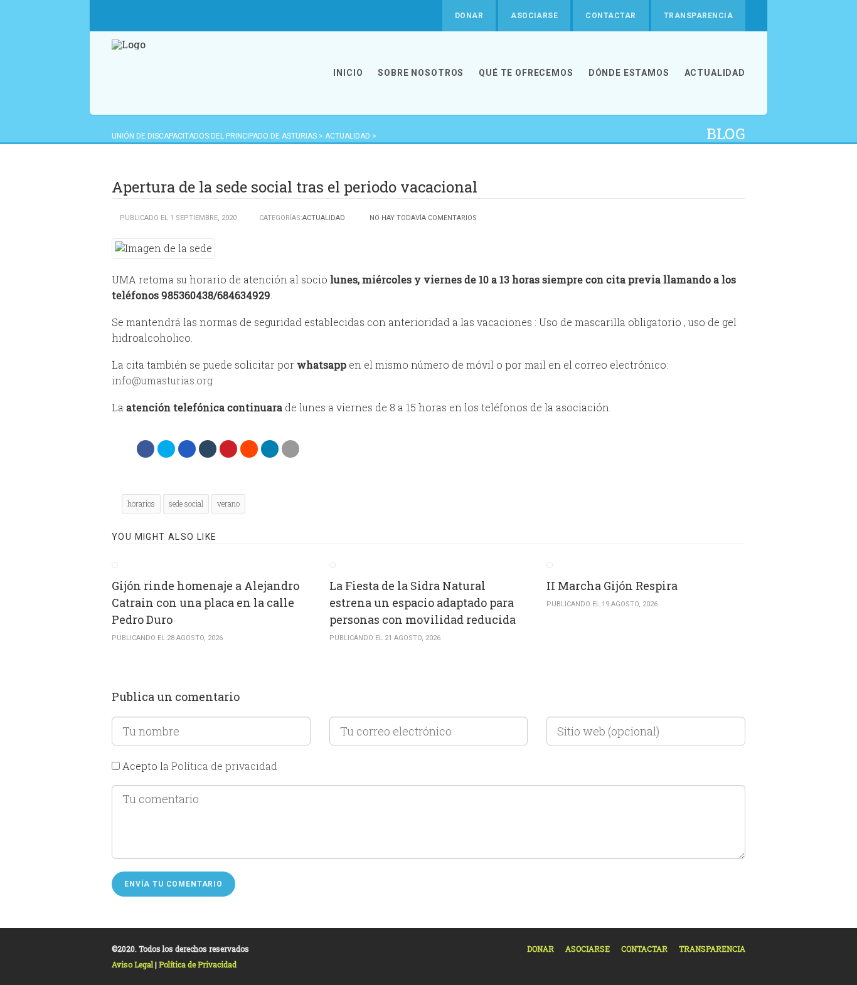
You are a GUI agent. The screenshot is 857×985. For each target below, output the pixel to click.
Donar (469, 15)
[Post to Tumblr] (207, 449)
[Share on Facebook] (145, 449)
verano (228, 503)
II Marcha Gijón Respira (612, 585)
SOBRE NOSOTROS (421, 73)
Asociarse (534, 15)
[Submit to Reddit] (249, 449)
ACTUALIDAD (714, 73)
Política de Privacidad (198, 964)
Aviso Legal (133, 964)
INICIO (348, 73)
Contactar (610, 15)
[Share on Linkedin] (270, 449)
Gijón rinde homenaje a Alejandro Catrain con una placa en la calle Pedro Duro (205, 602)
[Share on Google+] (187, 449)
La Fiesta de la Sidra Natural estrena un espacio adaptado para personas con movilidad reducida (422, 602)
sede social (186, 503)
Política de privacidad (224, 765)
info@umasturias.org (162, 380)
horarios (141, 503)
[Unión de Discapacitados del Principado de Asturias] (129, 73)
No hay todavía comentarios (423, 218)
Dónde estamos (628, 73)
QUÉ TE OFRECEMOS (526, 73)
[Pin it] (228, 449)
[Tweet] (166, 449)
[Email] (290, 449)
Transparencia (698, 15)
